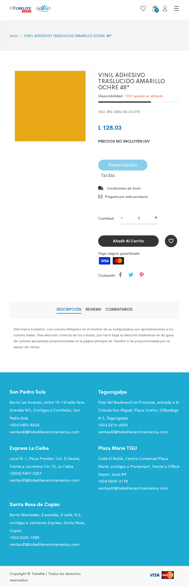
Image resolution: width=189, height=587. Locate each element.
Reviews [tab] (93, 309)
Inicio (14, 36)
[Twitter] (130, 275)
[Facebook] (120, 275)
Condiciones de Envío (123, 188)
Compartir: (107, 275)
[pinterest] (141, 275)
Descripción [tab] (69, 309)
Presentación (122, 165)
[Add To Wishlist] (171, 241)
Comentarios (119, 309)
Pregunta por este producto (126, 196)
